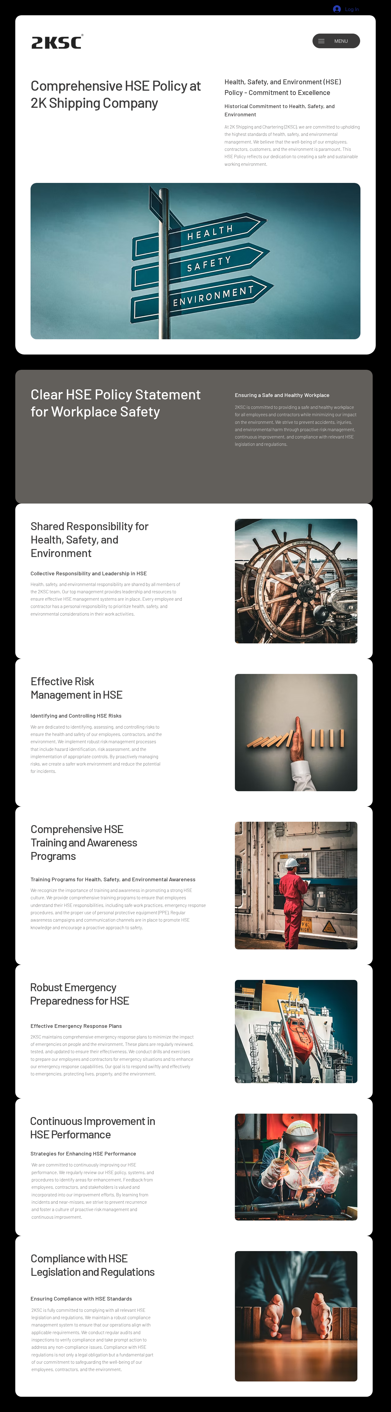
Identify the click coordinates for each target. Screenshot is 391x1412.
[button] (321, 41)
